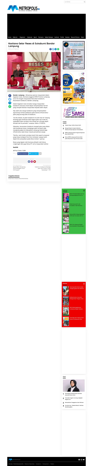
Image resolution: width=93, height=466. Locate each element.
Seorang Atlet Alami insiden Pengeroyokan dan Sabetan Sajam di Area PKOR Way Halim (77, 287)
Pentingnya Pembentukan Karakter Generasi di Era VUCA (73, 394)
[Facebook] (29, 161)
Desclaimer (38, 463)
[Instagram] (32, 161)
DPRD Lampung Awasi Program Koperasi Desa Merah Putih (74, 133)
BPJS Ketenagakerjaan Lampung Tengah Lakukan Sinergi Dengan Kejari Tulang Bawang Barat (77, 308)
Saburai (12, 49)
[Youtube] (34, 161)
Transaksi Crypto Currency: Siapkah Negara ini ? (73, 398)
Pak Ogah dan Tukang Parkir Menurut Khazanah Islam (77, 318)
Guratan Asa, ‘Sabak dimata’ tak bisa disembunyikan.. (74, 406)
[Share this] (50, 49)
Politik (9, 49)
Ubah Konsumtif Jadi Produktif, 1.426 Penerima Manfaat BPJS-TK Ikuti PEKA (76, 204)
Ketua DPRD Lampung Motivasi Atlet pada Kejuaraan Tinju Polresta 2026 (73, 137)
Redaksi (52, 463)
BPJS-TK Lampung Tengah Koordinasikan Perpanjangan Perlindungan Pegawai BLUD (77, 225)
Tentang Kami (46, 463)
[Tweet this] (53, 49)
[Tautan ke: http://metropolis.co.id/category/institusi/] (84, 190)
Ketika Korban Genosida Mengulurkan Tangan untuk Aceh (76, 298)
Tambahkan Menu (11, 1)
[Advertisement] (46, 25)
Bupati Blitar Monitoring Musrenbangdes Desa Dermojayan (19, 168)
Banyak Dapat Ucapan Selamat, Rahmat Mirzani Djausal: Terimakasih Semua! (74, 129)
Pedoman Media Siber (29, 463)
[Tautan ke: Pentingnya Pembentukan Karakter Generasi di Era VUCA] (74, 385)
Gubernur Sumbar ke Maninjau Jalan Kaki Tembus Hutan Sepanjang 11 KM (43, 168)
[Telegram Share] (55, 49)
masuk (16, 178)
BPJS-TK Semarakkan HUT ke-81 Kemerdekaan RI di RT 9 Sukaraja (77, 194)
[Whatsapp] (58, 49)
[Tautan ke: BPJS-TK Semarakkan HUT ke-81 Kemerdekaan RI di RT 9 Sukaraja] (66, 197)
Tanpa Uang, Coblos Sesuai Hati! (73, 125)
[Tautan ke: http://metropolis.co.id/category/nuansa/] (84, 284)
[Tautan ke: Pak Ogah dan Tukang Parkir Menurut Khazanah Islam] (66, 321)
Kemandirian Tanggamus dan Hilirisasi (74, 402)
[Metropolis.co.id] (23, 9)
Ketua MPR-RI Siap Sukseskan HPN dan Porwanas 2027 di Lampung (77, 215)
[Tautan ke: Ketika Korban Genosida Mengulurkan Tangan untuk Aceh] (66, 301)
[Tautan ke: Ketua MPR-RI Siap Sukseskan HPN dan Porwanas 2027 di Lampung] (66, 218)
